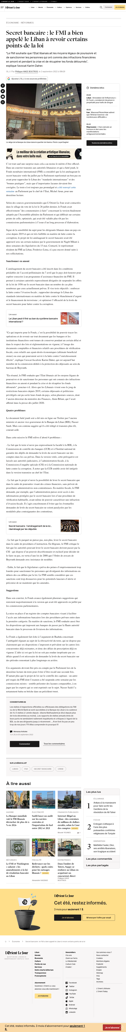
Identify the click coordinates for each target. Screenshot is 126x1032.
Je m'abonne (112, 1027)
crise (60, 769)
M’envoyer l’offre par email (99, 917)
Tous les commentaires (54, 743)
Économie (12, 22)
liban (15, 769)
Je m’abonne (68, 917)
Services (38, 967)
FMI (26, 769)
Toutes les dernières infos (102, 143)
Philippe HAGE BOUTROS (26, 71)
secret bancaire (43, 769)
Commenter (24, 744)
